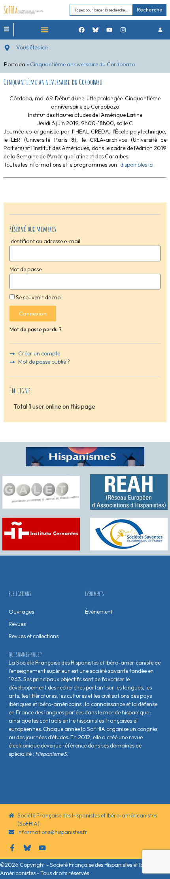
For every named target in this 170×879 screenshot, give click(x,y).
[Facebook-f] (12, 847)
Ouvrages (21, 611)
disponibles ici (136, 164)
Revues (17, 623)
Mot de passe (25, 269)
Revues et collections (34, 636)
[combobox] (101, 9)
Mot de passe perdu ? (35, 329)
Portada (14, 64)
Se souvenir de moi (38, 297)
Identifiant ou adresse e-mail (44, 241)
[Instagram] (123, 30)
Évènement (99, 611)
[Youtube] (109, 30)
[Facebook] (82, 30)
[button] (45, 30)
